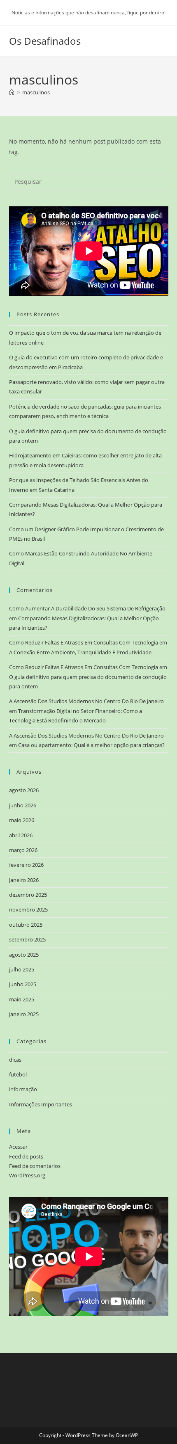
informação (23, 1089)
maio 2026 (21, 820)
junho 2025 (22, 984)
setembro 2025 (27, 939)
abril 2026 (21, 835)
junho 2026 (22, 805)
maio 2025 (21, 999)
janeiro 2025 (24, 1014)
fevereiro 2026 (26, 864)
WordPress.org (27, 1175)
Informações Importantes (40, 1104)
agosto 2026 (24, 790)
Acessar (18, 1146)
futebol (18, 1074)
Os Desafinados (45, 41)
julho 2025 (21, 969)
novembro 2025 (28, 909)
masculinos (36, 92)
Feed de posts (26, 1156)
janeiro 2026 (24, 880)
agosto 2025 (24, 954)
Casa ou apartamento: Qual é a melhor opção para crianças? (91, 745)
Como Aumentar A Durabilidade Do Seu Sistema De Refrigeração (87, 608)
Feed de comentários (35, 1166)
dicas (15, 1059)
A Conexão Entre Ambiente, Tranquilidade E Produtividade (80, 652)
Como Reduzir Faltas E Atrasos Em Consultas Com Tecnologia (83, 642)
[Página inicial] (11, 92)
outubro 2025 (25, 924)
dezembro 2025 (28, 894)
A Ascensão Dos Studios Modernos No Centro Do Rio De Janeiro (86, 701)
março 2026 (23, 850)
